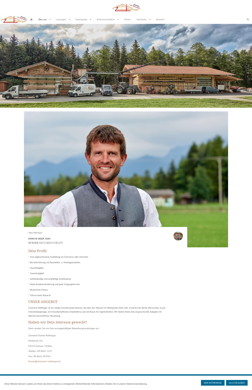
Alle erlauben (237, 382)
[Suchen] (248, 19)
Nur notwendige (213, 382)
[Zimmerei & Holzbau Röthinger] (31, 19)
